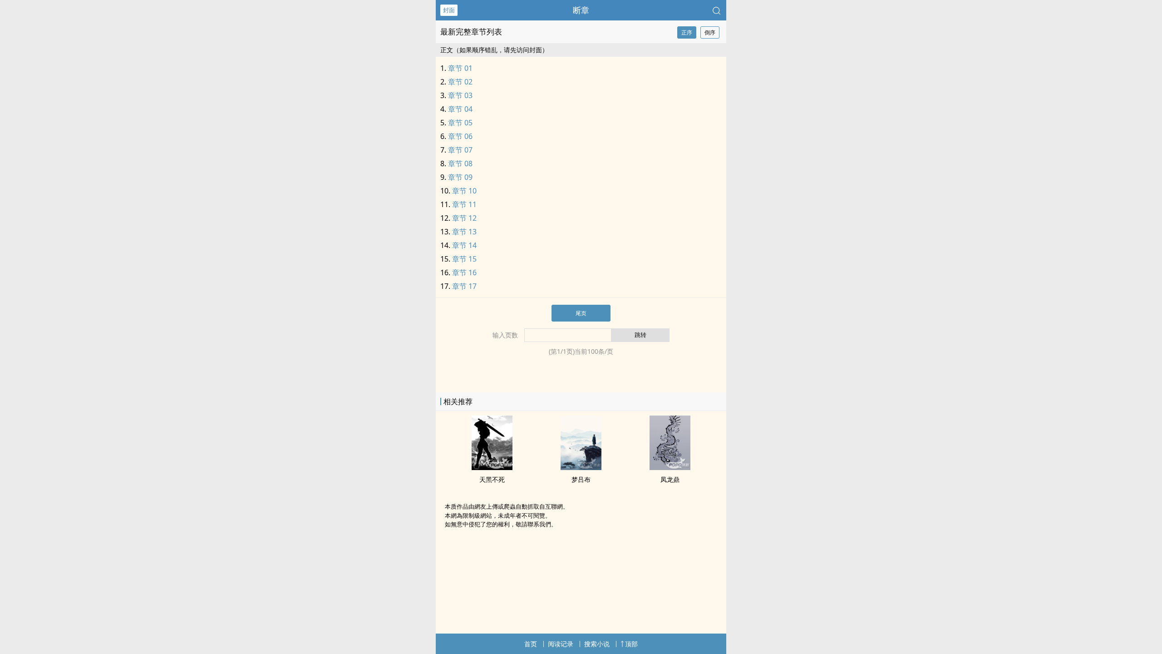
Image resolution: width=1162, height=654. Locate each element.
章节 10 (464, 191)
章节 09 (460, 177)
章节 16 (464, 272)
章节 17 (464, 286)
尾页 (581, 313)
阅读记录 (560, 643)
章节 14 (464, 245)
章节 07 (460, 150)
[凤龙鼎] (670, 467)
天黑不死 (492, 479)
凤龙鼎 (669, 479)
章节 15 (464, 259)
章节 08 (460, 163)
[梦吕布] (581, 467)
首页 (530, 643)
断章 (581, 10)
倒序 (709, 32)
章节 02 (460, 82)
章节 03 (460, 95)
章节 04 (460, 109)
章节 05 (460, 123)
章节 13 (464, 232)
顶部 (631, 643)
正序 (686, 32)
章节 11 (464, 204)
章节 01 (460, 68)
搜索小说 (597, 643)
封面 (449, 10)
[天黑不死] (492, 467)
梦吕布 (581, 479)
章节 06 (460, 136)
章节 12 (464, 218)
